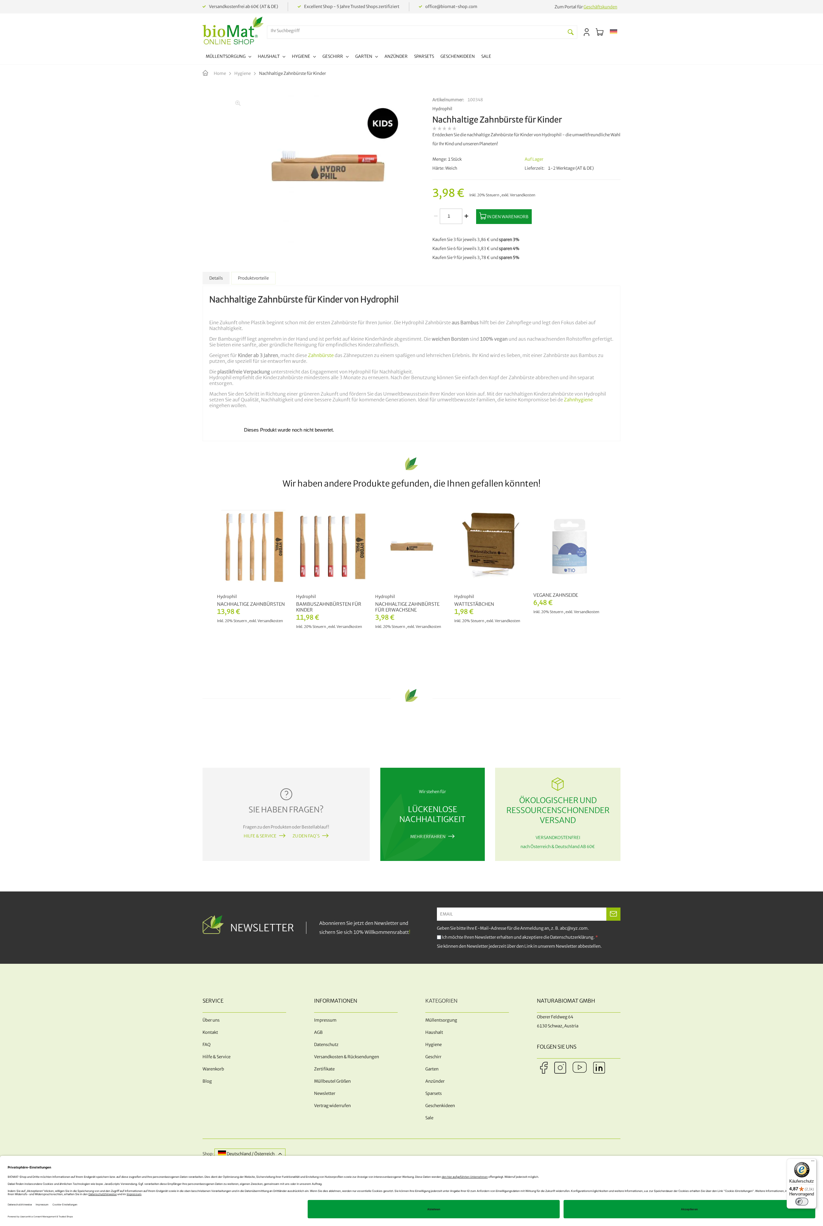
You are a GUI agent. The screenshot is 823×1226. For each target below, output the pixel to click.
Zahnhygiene (578, 400)
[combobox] (416, 30)
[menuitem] (229, 57)
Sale (429, 1118)
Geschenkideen (440, 1105)
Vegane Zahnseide (555, 595)
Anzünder (435, 1081)
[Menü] (813, 1162)
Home (220, 73)
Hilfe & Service (260, 836)
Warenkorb (213, 1069)
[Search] (571, 32)
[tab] (216, 278)
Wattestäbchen (474, 604)
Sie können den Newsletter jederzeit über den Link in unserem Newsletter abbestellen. (519, 946)
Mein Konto (586, 32)
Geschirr (433, 1057)
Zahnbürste (320, 355)
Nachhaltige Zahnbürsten (251, 604)
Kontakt (210, 1032)
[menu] (348, 57)
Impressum (325, 1020)
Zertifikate (324, 1069)
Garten (432, 1069)
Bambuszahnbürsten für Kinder (328, 607)
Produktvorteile (253, 278)
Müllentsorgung (441, 1020)
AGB (318, 1032)
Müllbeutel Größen (332, 1081)
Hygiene (242, 73)
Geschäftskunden (600, 7)
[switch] (801, 1201)
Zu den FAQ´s (306, 836)
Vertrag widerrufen (332, 1105)
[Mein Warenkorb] (599, 32)
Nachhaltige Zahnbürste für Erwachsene (407, 607)
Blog (207, 1081)
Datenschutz (326, 1044)
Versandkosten (522, 195)
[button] (613, 32)
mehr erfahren (428, 836)
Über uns (211, 1020)
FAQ (207, 1044)
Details (216, 278)
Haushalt (434, 1032)
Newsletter (324, 1093)
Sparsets (433, 1093)
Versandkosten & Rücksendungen (346, 1057)
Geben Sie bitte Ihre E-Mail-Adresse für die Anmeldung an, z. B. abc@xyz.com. (513, 928)
